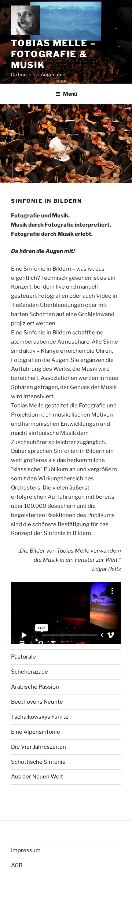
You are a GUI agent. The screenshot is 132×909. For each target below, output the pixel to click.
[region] (66, 613)
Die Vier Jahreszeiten (38, 747)
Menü (70, 94)
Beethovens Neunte (37, 702)
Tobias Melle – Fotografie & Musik (53, 54)
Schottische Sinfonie (38, 762)
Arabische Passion (35, 686)
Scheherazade (29, 671)
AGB (16, 865)
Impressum (26, 850)
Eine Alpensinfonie (35, 732)
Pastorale (23, 656)
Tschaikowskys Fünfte (40, 717)
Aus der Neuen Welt (37, 776)
